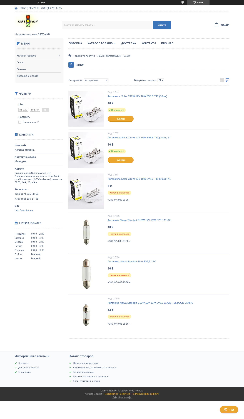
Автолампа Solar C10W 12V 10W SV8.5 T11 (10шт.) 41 (139, 178)
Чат (232, 409)
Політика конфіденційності (145, 394)
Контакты (23, 363)
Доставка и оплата (27, 75)
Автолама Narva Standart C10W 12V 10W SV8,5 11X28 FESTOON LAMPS (150, 302)
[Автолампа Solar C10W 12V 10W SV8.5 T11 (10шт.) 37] (86, 150)
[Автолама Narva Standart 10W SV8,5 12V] (86, 274)
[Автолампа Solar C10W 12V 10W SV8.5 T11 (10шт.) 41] (86, 191)
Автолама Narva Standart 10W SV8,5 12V (132, 261)
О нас (20, 62)
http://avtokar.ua (24, 210)
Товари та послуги (84, 55)
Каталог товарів (100, 43)
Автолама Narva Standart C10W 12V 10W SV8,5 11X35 (139, 220)
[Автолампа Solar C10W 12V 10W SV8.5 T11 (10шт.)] (86, 109)
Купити (121, 119)
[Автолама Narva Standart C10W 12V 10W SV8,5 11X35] (86, 233)
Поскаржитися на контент (117, 394)
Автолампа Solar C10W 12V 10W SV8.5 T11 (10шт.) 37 (139, 137)
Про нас (167, 43)
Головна (75, 43)
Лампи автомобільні (109, 55)
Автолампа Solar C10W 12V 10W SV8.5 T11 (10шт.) (137, 96)
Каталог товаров (26, 55)
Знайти (162, 25)
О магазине (24, 372)
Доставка (128, 43)
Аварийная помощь (83, 372)
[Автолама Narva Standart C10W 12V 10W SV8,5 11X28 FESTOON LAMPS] (86, 315)
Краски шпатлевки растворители (90, 376)
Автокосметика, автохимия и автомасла (94, 367)
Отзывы (21, 69)
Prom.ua (139, 390)
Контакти (148, 43)
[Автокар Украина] (38, 22)
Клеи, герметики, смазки (86, 381)
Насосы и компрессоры (85, 363)
